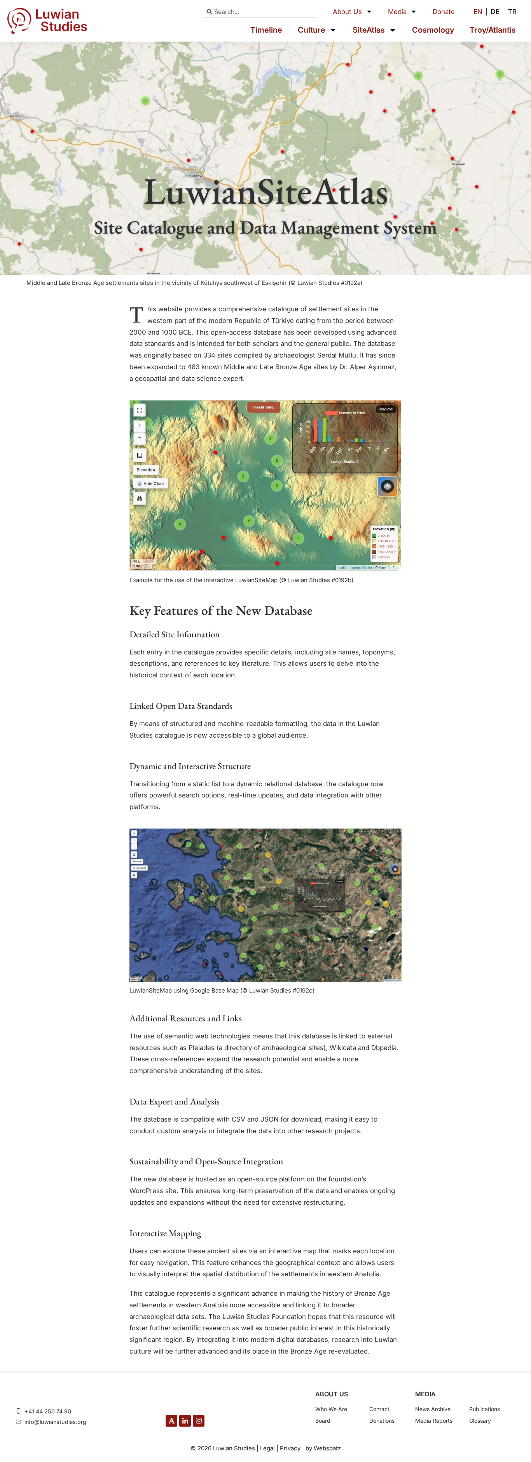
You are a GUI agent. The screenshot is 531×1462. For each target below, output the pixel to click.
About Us (347, 12)
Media (397, 12)
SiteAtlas (369, 30)
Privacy (290, 1448)
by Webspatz (323, 1448)
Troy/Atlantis (493, 30)
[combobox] (260, 11)
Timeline (266, 30)
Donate (444, 12)
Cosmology (433, 30)
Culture (311, 30)
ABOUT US (331, 1394)
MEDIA (425, 1394)
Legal (267, 1448)
